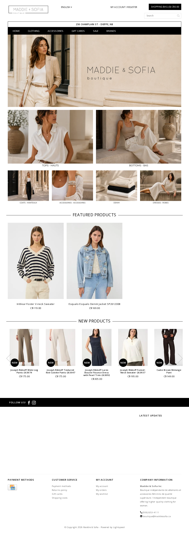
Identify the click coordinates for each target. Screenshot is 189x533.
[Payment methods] (12, 487)
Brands (111, 31)
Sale (96, 31)
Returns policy (59, 490)
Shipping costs (60, 497)
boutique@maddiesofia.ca (157, 516)
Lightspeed (119, 527)
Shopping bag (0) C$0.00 (165, 6)
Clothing (34, 31)
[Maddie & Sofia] (28, 9)
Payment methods (61, 486)
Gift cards (57, 493)
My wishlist (102, 493)
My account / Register (124, 7)
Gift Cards (78, 31)
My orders (101, 490)
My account (102, 486)
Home (16, 31)
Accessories (55, 31)
